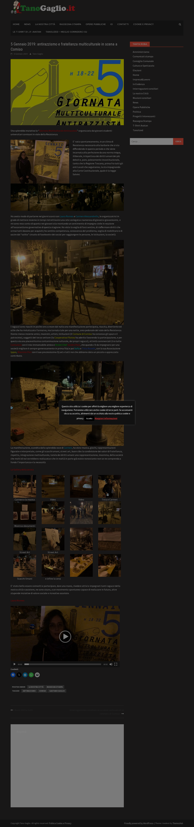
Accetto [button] (89, 418)
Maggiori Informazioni (106, 418)
